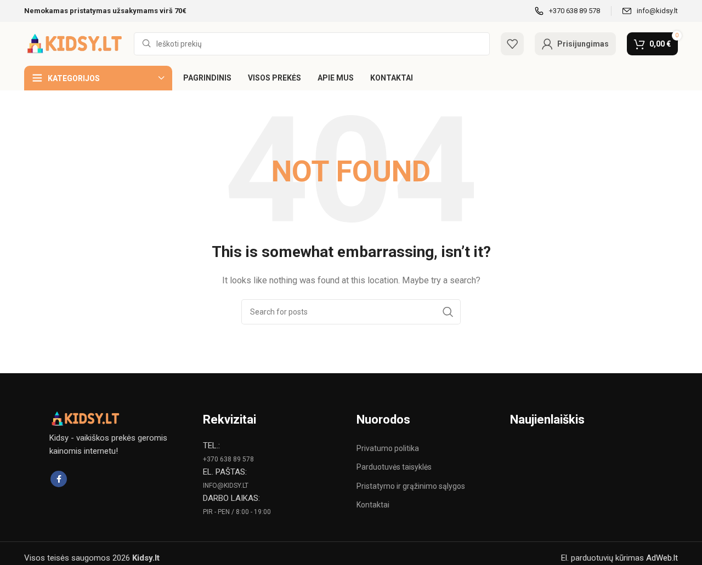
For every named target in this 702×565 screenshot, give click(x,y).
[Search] (448, 311)
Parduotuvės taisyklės (394, 467)
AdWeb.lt (662, 558)
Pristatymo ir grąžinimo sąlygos (410, 486)
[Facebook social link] (58, 479)
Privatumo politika (387, 448)
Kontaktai (372, 504)
